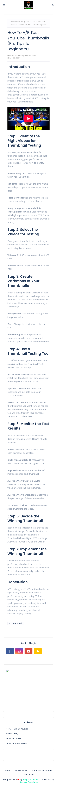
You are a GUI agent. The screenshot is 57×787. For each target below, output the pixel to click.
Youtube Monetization (17, 743)
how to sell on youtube (17, 728)
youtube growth (23, 22)
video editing (12, 733)
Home (12, 22)
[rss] (38, 651)
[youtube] (28, 651)
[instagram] (19, 651)
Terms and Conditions (42, 771)
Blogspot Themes (31, 779)
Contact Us (29, 774)
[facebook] (10, 651)
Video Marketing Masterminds (22, 55)
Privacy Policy (21, 771)
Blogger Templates (29, 782)
